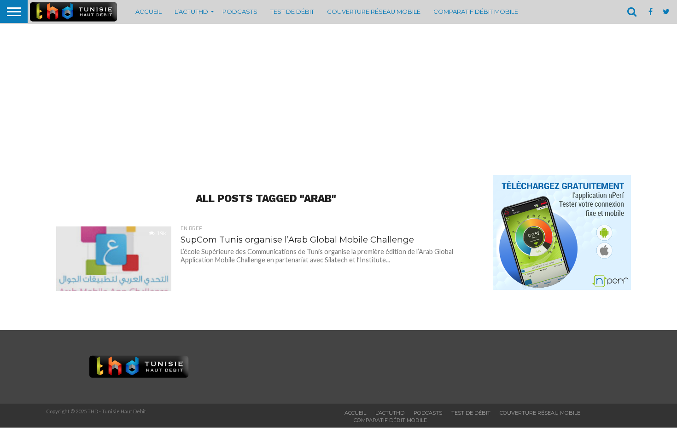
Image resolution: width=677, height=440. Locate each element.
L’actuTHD (191, 11)
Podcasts (239, 11)
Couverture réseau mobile (373, 11)
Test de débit (292, 11)
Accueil (148, 11)
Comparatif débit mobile (475, 11)
